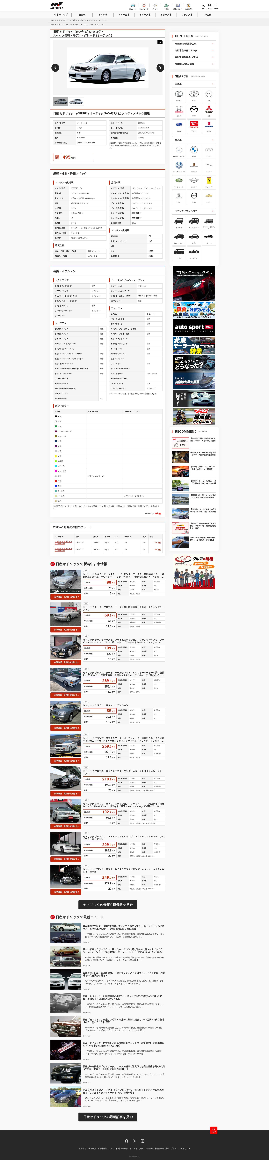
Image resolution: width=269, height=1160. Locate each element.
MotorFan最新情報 (184, 64)
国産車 (82, 14)
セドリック (91, 20)
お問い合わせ (122, 1148)
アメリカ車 (124, 14)
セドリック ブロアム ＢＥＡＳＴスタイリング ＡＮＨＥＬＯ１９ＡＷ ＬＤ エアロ (123, 772)
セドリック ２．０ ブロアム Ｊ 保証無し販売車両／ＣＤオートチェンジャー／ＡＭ (123, 608)
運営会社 (82, 1148)
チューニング (144, 8)
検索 (203, 8)
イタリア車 (166, 14)
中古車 (166, 8)
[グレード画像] (60, 101)
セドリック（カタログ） (84, 24)
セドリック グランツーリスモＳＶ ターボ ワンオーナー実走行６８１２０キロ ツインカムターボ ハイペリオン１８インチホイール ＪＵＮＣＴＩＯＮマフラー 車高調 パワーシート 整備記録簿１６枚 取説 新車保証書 (124, 739)
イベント (155, 8)
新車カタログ (177, 8)
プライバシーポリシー (180, 1148)
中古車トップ (61, 14)
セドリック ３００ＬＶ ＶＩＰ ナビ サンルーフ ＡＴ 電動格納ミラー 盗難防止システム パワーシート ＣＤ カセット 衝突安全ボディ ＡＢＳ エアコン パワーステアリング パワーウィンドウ (123, 575)
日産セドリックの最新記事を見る (108, 1117)
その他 (208, 14)
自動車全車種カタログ (186, 50)
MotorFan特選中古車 (185, 44)
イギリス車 (145, 14)
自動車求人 (188, 8)
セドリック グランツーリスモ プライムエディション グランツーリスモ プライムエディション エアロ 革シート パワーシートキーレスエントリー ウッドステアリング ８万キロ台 (123, 641)
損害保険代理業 (162, 1148)
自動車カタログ (63, 20)
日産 (82, 20)
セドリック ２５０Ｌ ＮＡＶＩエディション (105, 705)
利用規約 (149, 1148)
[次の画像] (160, 68)
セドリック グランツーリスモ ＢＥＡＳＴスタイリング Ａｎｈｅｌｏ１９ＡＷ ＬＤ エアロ (124, 870)
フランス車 (187, 14)
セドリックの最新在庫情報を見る (108, 904)
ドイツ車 (102, 14)
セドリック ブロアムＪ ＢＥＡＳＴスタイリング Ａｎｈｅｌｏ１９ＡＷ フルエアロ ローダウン (123, 837)
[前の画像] (55, 68)
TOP (52, 20)
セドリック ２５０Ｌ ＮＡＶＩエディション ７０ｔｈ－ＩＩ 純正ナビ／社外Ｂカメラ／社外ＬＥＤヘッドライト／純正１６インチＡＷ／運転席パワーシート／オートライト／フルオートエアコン (123, 805)
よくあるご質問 (136, 1148)
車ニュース (132, 8)
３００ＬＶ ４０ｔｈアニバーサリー (63, 550)
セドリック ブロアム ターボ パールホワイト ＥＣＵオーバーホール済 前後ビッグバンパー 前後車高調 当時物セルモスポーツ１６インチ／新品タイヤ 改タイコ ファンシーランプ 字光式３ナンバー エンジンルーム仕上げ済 (123, 674)
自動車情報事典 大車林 (186, 57)
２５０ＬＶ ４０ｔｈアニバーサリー (63, 543)
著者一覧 (92, 1148)
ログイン (209, 8)
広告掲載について (106, 1148)
